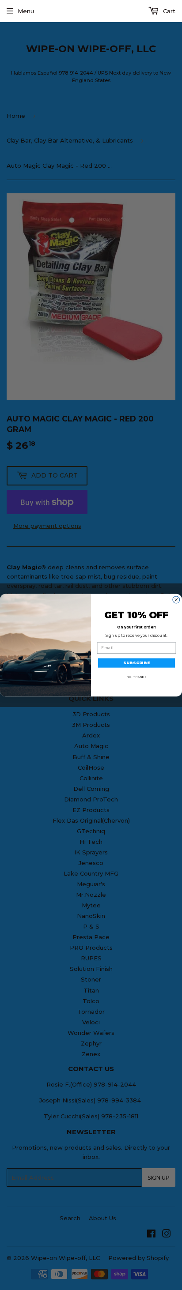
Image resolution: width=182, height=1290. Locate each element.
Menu (26, 11)
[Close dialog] (176, 599)
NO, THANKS (137, 676)
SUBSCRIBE (136, 662)
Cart (168, 11)
